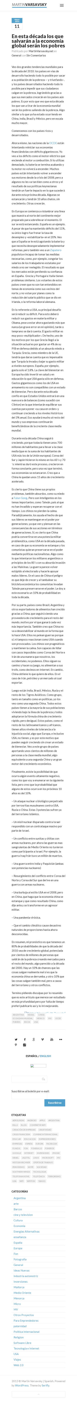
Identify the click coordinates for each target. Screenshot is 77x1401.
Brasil (31, 1015)
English (45, 1056)
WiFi (22, 1181)
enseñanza (20, 1237)
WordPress (22, 1385)
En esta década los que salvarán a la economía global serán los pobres (38, 40)
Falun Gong (20, 498)
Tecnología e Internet (26, 1348)
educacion (30, 1139)
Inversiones (43, 1153)
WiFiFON (31, 1181)
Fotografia (20, 1259)
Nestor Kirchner (21, 1162)
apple (42, 1120)
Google (17, 1153)
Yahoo (41, 1181)
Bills (15, 1125)
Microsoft (48, 1158)
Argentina (18, 1015)
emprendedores (47, 1139)
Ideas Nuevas (22, 1270)
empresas (17, 1144)
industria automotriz (26, 1276)
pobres (16, 1022)
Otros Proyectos (24, 1315)
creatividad (45, 1130)
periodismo (19, 1167)
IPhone (56, 1153)
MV (49, 1018)
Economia (19, 1225)
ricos (27, 1022)
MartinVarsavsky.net (41, 51)
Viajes (17, 1359)
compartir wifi (38, 1125)
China (41, 1015)
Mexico (40, 1018)
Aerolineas (18, 1120)
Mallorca (19, 1287)
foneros (49, 1148)
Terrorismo (54, 1176)
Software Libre (22, 1342)
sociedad (42, 1167)
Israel (16, 1158)
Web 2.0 (18, 1365)
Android (31, 1120)
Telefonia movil (21, 1176)
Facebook (51, 1144)
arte (16, 1203)
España (28, 1144)
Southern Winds (21, 1172)
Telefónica (39, 1176)
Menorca (19, 1298)
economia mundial (23, 1018)
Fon (26, 1148)
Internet (29, 1153)
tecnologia (39, 1172)
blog (24, 1125)
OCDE (53, 143)
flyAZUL (17, 1148)
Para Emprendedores (26, 1320)
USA (36, 1022)
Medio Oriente (22, 1292)
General (16, 55)
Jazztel (26, 1158)
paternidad (20, 1326)
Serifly (45, 1385)
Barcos (18, 1209)
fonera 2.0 (36, 1148)
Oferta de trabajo (43, 1162)
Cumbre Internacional (45, 1134)
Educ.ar (17, 1139)
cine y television (23, 1214)
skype (30, 1167)
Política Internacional (26, 1331)
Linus (36, 1158)
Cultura (18, 1220)
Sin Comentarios (36, 55)
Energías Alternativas (27, 1231)
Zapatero (55, 250)
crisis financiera (21, 1134)
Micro (17, 1303)
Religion (19, 1337)
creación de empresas (24, 1130)
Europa (39, 1144)
